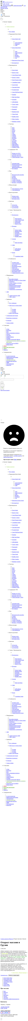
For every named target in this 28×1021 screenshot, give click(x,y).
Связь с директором (5, 1010)
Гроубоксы (11, 281)
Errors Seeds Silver (16, 47)
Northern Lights (15, 147)
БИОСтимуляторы (13, 313)
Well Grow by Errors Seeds (15, 305)
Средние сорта (15, 197)
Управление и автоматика (15, 289)
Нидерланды (15, 215)
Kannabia (14, 99)
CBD (16, 45)
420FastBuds (15, 102)
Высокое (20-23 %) (16, 156)
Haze (13, 127)
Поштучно (14, 267)
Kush (13, 129)
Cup (16, 58)
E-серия (14, 309)
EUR (3, 13)
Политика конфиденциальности (11, 999)
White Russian (15, 145)
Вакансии (8, 365)
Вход (2, 390)
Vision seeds (18, 221)
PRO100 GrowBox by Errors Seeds (17, 280)
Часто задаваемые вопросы (13, 333)
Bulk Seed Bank (16, 97)
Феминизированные (17, 164)
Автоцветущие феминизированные (17, 166)
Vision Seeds (15, 114)
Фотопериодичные (16, 266)
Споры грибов (9, 323)
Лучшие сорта (15, 262)
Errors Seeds (15, 70)
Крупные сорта (16, 198)
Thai (13, 133)
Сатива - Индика (16, 180)
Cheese (13, 134)
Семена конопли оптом (17, 272)
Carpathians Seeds (16, 82)
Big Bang (14, 138)
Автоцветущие (15, 163)
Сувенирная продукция (12, 315)
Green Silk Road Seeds (17, 92)
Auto (16, 51)
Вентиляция (12, 284)
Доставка (8, 335)
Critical (13, 139)
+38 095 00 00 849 (5, 1007)
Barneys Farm (15, 72)
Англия (14, 239)
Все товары (12, 31)
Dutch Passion (18, 218)
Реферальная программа (12, 357)
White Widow (15, 144)
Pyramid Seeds (15, 89)
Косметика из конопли (11, 318)
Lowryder (14, 140)
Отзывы (8, 338)
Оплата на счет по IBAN (12, 343)
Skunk (13, 131)
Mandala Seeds (15, 111)
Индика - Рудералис (17, 182)
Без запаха (14, 265)
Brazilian (14, 142)
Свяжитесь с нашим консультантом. (13, 451)
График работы (10, 337)
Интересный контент (11, 361)
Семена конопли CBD (14, 295)
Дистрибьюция (10, 363)
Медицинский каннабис (18, 174)
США (13, 245)
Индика (14, 177)
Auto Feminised (18, 42)
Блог (7, 331)
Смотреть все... (4, 975)
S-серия (14, 310)
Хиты (15, 459)
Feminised (17, 44)
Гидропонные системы (14, 286)
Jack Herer (14, 143)
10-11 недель (15, 206)
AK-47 (13, 130)
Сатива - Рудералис (17, 181)
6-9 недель (14, 205)
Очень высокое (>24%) (17, 157)
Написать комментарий (14, 975)
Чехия (13, 252)
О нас (4, 993)
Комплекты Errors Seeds (18, 60)
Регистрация (6, 390)
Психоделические (16, 270)
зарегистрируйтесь (8, 457)
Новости (5, 349)
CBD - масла (12, 297)
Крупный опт (15, 62)
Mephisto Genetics (16, 121)
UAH (2, 12)
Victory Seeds (15, 104)
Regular (17, 55)
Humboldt (14, 109)
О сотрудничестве (10, 356)
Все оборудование (13, 279)
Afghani (14, 135)
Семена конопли (5, 939)
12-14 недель (15, 207)
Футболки (8, 320)
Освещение (12, 288)
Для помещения (16, 190)
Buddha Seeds (15, 116)
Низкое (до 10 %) (16, 153)
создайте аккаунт (18, 455)
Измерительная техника (15, 285)
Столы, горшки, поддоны (15, 283)
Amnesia (14, 136)
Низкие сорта (15, 196)
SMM (7, 362)
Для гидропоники (16, 263)
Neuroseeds (14, 106)
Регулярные (15, 168)
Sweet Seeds (15, 84)
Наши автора (9, 344)
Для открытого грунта (17, 188)
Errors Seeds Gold (16, 39)
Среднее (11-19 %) (16, 154)
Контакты (8, 330)
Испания (14, 226)
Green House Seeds (16, 75)
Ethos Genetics (15, 119)
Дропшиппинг (9, 358)
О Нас (7, 329)
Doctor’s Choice (16, 77)
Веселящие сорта (16, 271)
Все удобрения (12, 303)
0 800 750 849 (4, 1008)
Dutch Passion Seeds (17, 80)
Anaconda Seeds (16, 87)
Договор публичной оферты (13, 339)
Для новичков (15, 269)
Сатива (14, 176)
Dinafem (14, 94)
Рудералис (14, 178)
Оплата (8, 334)
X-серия (14, 311)
